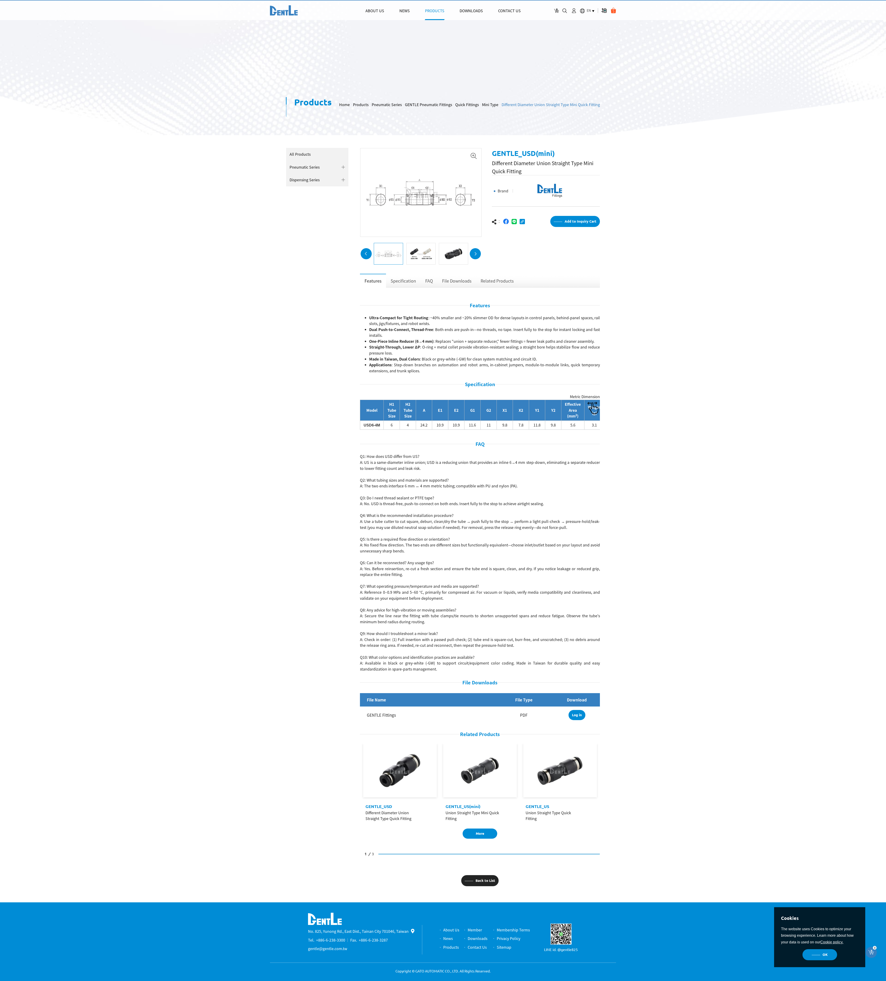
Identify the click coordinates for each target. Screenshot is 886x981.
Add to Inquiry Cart (580, 221)
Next (475, 253)
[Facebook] (506, 221)
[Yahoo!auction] (604, 10)
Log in (577, 715)
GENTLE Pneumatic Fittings (428, 104)
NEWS (404, 10)
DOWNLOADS (471, 10)
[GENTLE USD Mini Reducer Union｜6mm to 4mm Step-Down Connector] (284, 10)
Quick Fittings (467, 104)
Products (360, 104)
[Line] (514, 221)
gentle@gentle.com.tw (327, 948)
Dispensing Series (305, 179)
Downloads (477, 938)
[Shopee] (613, 10)
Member (475, 930)
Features (373, 281)
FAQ (429, 281)
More (480, 833)
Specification (403, 281)
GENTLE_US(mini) (463, 806)
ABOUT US (374, 10)
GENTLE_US (537, 806)
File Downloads (456, 281)
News (448, 938)
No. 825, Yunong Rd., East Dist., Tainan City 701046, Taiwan (358, 931)
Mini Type (490, 104)
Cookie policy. (831, 942)
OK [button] (825, 955)
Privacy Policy (508, 938)
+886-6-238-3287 (373, 940)
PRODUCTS (434, 10)
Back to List (485, 881)
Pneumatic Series (387, 104)
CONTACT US (509, 10)
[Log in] (574, 10)
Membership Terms (513, 930)
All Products (300, 154)
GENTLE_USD (378, 806)
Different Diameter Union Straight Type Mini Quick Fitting (551, 104)
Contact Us (477, 947)
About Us (451, 930)
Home (344, 104)
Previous (366, 253)
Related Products (497, 281)
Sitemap (504, 947)
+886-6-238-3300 (330, 940)
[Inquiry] (556, 10)
